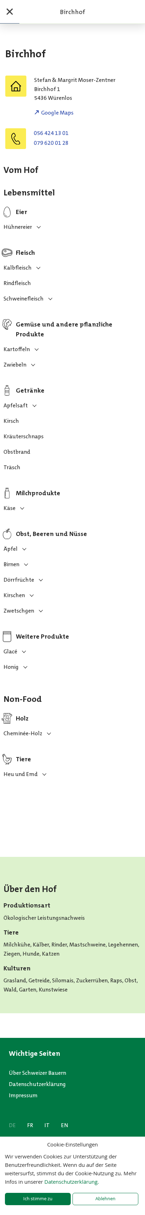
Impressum (23, 1095)
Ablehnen (105, 1199)
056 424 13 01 (51, 133)
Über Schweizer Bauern (37, 1073)
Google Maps (57, 112)
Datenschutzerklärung (37, 1084)
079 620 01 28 (51, 143)
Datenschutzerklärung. (71, 1181)
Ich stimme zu (37, 1199)
